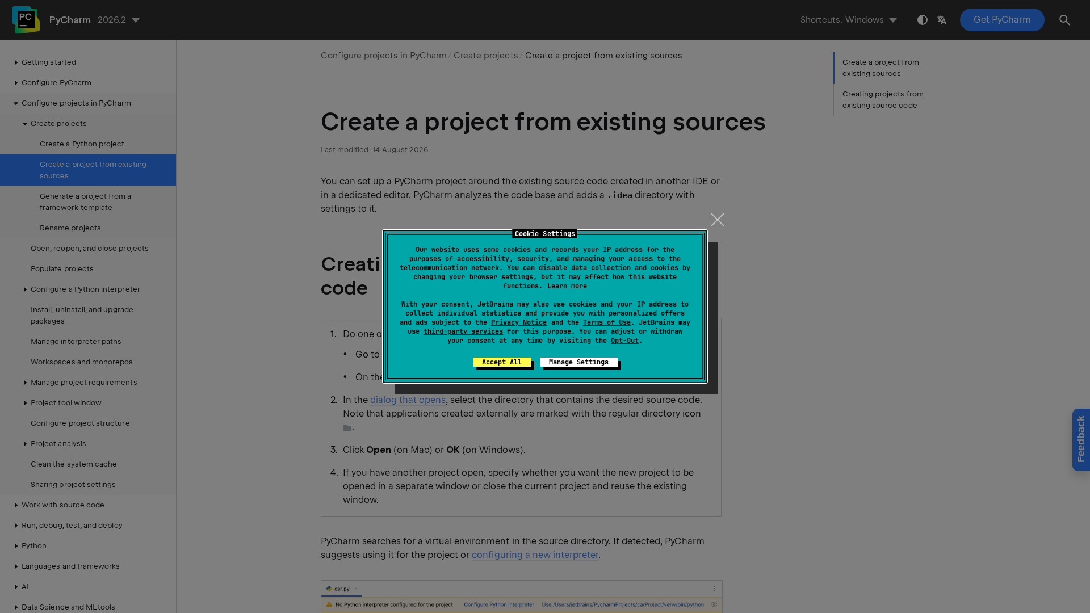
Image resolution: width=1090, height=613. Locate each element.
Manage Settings (579, 362)
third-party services (463, 331)
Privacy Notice (519, 322)
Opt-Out (625, 340)
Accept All (502, 362)
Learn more (567, 286)
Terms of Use (607, 322)
